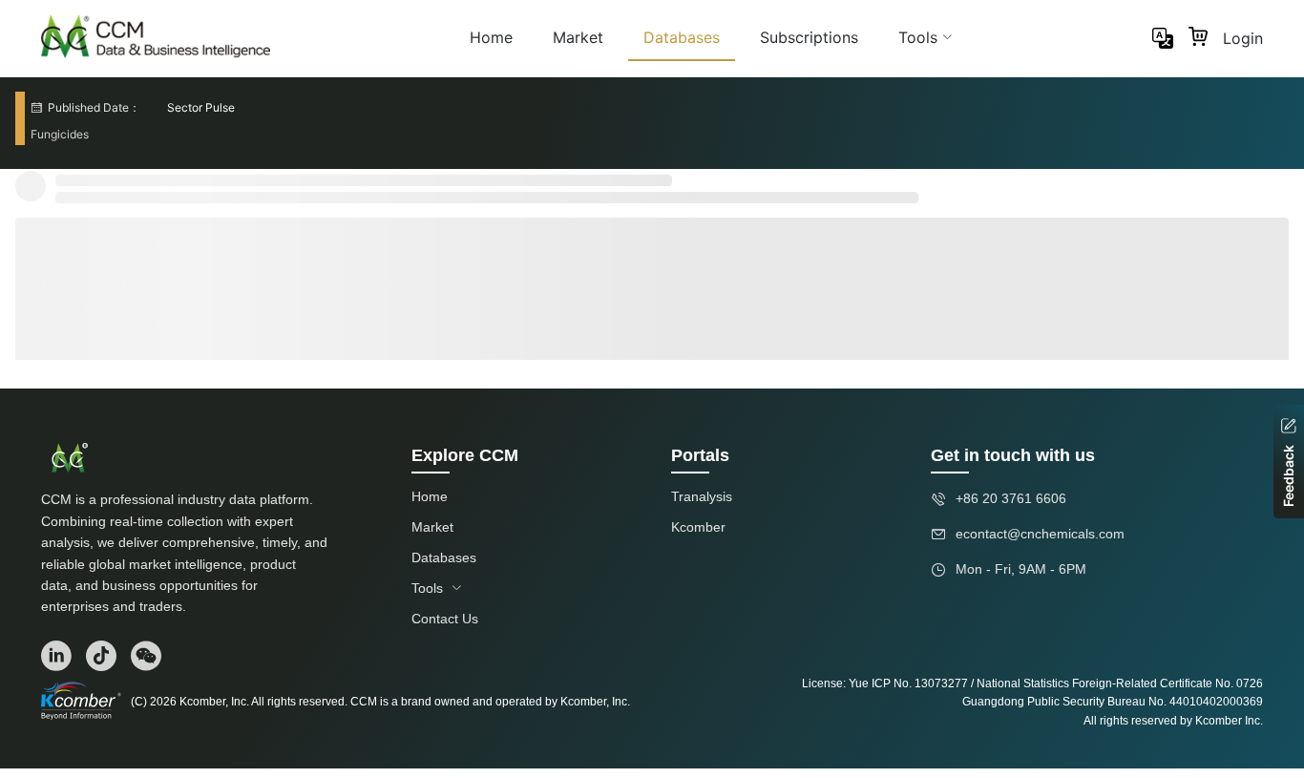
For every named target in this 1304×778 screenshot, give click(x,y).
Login (1243, 38)
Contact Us (444, 618)
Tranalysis (701, 496)
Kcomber (698, 527)
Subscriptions (809, 37)
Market (578, 37)
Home (491, 37)
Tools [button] (917, 37)
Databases (681, 37)
